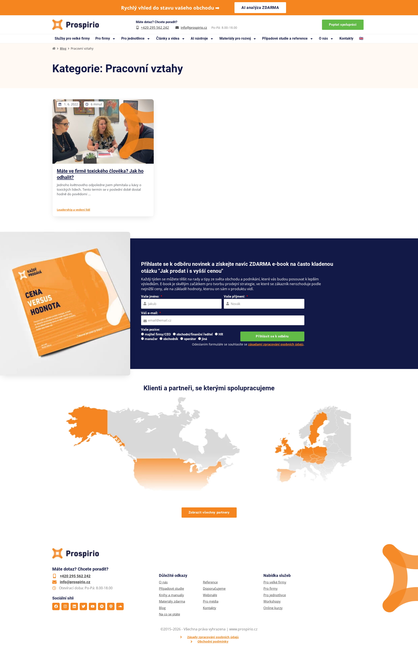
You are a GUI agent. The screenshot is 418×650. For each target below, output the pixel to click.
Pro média (210, 601)
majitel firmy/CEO (158, 334)
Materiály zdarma (172, 601)
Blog (63, 48)
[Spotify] (101, 606)
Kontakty (346, 38)
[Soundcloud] (120, 606)
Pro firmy (102, 38)
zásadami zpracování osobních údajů (275, 344)
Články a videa (167, 38)
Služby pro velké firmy (72, 38)
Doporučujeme (214, 588)
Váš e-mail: (150, 313)
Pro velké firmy (274, 582)
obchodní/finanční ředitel (195, 334)
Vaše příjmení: (235, 296)
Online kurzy (273, 608)
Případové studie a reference (285, 38)
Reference (210, 582)
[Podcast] (111, 606)
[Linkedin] (74, 606)
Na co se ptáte (169, 614)
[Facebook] (56, 606)
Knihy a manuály (171, 595)
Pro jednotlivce (133, 38)
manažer (151, 339)
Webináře (210, 595)
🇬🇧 (361, 38)
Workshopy (272, 601)
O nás (323, 38)
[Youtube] (92, 606)
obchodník (170, 339)
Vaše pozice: (150, 330)
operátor (190, 339)
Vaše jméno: (150, 296)
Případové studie (171, 588)
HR (221, 334)
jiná (204, 339)
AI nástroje (199, 38)
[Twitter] (83, 606)
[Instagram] (65, 606)
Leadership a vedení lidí (73, 210)
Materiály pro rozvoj (235, 38)
